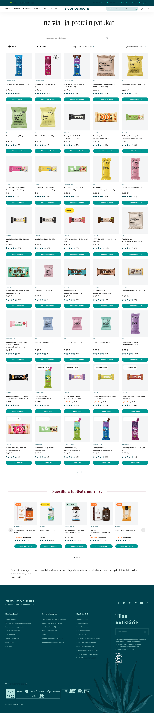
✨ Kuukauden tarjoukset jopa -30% (22, 3)
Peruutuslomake (83, 627)
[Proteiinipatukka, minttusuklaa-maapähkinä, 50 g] (19, 272)
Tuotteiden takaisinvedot (85, 658)
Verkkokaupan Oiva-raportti (87, 654)
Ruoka (37, 9)
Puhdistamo (68, 184)
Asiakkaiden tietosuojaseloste (88, 638)
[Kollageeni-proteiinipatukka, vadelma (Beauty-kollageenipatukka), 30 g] (19, 323)
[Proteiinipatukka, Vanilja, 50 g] (135, 272)
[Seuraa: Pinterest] (135, 602)
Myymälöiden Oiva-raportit (86, 650)
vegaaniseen (28, 573)
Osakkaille (9, 642)
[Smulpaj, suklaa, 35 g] (106, 323)
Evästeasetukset (83, 631)
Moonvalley (11, 81)
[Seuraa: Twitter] (124, 602)
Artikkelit (124, 3)
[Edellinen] (5, 3)
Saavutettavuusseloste (85, 646)
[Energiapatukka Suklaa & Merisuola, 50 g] (77, 66)
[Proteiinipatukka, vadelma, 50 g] (48, 66)
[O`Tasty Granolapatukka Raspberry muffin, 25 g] (19, 169)
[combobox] (120, 8)
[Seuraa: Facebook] (118, 602)
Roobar (67, 287)
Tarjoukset (53, 9)
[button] (136, 46)
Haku (44, 635)
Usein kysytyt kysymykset (52, 623)
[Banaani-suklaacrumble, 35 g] (135, 66)
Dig (94, 81)
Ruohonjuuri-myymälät (14, 627)
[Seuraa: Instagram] (129, 602)
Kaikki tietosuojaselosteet (86, 642)
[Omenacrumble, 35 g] (19, 117)
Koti (44, 9)
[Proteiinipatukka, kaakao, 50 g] (19, 66)
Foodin (66, 132)
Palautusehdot (82, 623)
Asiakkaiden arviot (49, 631)
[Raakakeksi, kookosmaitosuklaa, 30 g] (135, 220)
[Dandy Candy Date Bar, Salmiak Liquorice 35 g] (77, 117)
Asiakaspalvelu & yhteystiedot (54, 619)
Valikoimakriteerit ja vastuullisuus (18, 623)
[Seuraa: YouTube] (141, 602)
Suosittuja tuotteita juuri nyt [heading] (77, 491)
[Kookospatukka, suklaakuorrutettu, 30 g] (77, 272)
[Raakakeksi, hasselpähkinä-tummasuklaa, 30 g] (106, 66)
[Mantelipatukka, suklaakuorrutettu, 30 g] (106, 272)
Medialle (8, 646)
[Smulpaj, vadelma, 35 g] (77, 323)
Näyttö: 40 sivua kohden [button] (82, 46)
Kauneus (16, 9)
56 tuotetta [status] (41, 46)
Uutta (7, 9)
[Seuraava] (38, 3)
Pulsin (95, 132)
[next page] (82, 472)
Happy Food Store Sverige (52, 638)
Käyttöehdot (81, 635)
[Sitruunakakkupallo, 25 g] (48, 117)
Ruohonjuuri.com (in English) (53, 642)
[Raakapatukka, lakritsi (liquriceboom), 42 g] (135, 323)
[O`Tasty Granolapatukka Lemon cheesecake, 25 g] (48, 169)
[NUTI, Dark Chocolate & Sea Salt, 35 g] (106, 220)
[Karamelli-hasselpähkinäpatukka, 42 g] (106, 169)
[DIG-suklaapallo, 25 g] (48, 272)
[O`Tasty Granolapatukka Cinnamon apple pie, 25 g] (135, 117)
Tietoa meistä (10, 619)
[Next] (143, 530)
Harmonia (18, 526)
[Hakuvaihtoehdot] (108, 38)
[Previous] (10, 530)
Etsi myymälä (97, 3)
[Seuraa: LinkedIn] (147, 602)
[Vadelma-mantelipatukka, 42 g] (135, 169)
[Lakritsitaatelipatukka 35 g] (48, 220)
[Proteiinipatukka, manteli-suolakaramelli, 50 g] (106, 117)
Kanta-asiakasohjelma (139, 3)
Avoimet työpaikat (12, 631)
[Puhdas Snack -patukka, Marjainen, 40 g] (77, 169)
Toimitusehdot (81, 619)
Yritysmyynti (10, 635)
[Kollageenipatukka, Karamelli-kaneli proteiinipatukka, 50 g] (19, 377)
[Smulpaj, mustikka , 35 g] (48, 323)
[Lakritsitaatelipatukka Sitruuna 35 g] (19, 220)
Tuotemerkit (111, 3)
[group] (25, 525)
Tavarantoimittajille (12, 638)
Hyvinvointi (27, 9)
